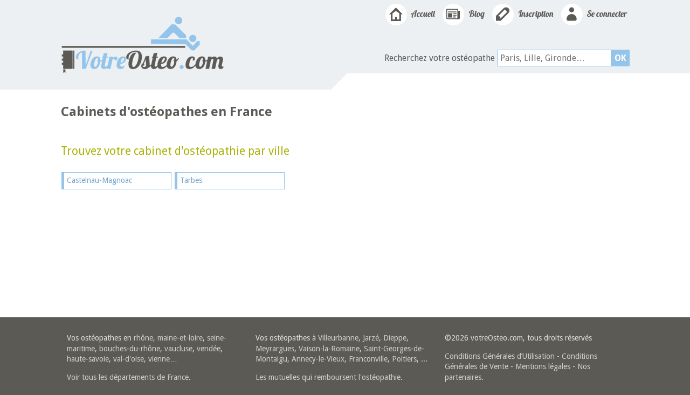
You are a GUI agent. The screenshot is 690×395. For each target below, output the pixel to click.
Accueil (422, 13)
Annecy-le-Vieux (318, 359)
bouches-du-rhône (129, 348)
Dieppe (394, 337)
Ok (620, 58)
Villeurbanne (338, 337)
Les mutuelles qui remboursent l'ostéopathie (328, 377)
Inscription (535, 13)
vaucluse (178, 348)
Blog (476, 13)
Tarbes (191, 180)
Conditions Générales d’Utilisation (500, 356)
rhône (143, 337)
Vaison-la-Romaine (329, 348)
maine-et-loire (180, 337)
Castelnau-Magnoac (99, 180)
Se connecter (606, 13)
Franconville (368, 359)
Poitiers (404, 359)
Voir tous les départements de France (128, 377)
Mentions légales (542, 366)
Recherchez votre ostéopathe (439, 58)
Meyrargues (275, 348)
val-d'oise (128, 359)
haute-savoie (88, 359)
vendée (208, 348)
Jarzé (371, 337)
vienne (159, 359)
